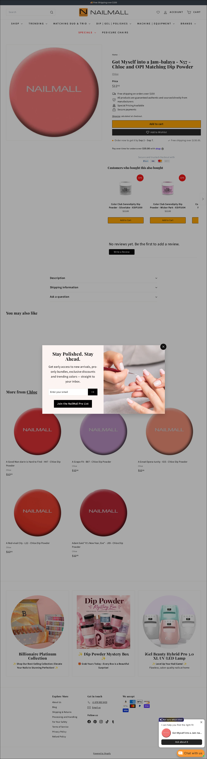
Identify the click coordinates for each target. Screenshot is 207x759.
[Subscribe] (92, 392)
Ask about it (181, 742)
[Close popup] (202, 722)
